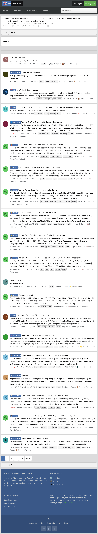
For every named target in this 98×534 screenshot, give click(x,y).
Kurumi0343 (14, 387)
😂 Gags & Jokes (75, 286)
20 (22, 458)
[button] (10, 10)
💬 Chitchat (81, 327)
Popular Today (9, 506)
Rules (41, 523)
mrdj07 (12, 113)
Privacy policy (51, 523)
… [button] (16, 458)
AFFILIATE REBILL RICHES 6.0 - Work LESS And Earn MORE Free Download (44, 416)
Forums (17, 10)
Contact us (33, 523)
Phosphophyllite (16, 64)
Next (28, 458)
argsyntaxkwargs (16, 447)
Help (59, 523)
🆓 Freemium (55, 478)
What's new (32, 10)
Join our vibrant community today (15, 26)
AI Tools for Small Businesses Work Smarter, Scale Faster (37, 145)
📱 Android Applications (86, 367)
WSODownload (15, 156)
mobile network (38, 23)
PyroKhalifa (14, 327)
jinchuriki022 (14, 81)
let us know (68, 503)
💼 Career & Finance (69, 64)
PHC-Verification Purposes (20, 286)
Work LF (19, 375)
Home (5, 10)
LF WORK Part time (17, 58)
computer (51, 23)
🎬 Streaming (55, 481)
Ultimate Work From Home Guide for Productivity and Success (39, 235)
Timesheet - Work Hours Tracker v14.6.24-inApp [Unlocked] (40, 396)
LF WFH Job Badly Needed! (24, 90)
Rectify (12, 367)
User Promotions (10, 500)
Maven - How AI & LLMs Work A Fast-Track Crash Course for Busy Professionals (46, 258)
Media (45, 10)
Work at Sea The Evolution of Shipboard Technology (36, 122)
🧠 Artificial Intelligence (86, 113)
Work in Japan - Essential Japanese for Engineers (34, 190)
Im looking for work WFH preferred (30, 438)
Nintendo (13, 99)
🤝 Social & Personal (87, 347)
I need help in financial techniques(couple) (32, 335)
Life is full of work (17, 280)
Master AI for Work (22, 295)
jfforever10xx (14, 347)
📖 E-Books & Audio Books (78, 307)
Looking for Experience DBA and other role (30, 315)
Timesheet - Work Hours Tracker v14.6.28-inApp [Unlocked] (40, 355)
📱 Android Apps (56, 484)
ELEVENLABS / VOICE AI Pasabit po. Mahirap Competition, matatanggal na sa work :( (47, 107)
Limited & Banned (10, 503)
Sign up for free (32, 18)
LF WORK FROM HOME (25, 72)
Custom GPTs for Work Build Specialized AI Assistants (36, 167)
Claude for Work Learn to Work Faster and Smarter (34, 213)
